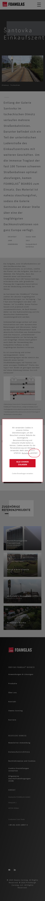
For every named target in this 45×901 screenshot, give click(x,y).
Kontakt (34, 453)
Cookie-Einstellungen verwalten (22, 473)
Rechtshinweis (26, 453)
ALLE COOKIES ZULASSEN (22, 463)
